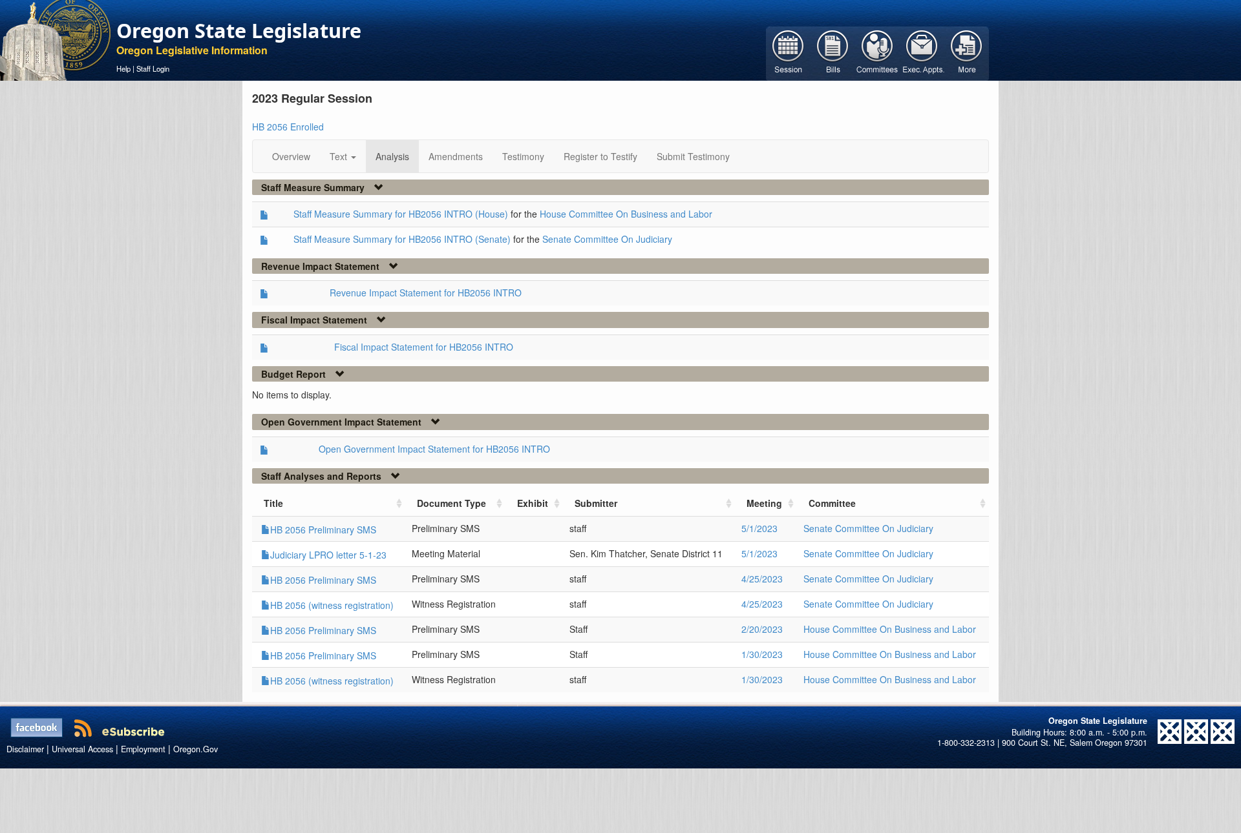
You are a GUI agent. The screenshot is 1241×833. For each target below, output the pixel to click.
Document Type (451, 503)
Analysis (392, 156)
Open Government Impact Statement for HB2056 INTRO (434, 448)
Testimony (523, 156)
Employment (143, 749)
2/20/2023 (762, 628)
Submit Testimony (693, 156)
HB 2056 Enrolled (288, 126)
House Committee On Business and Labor (626, 213)
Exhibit (532, 503)
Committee (832, 503)
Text (340, 156)
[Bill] (833, 52)
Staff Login (152, 68)
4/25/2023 (762, 578)
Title (273, 503)
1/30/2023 (762, 654)
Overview (291, 156)
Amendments (456, 156)
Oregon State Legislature (238, 30)
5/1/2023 (759, 528)
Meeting (764, 503)
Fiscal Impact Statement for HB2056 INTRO (423, 346)
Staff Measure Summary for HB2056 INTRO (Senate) (402, 238)
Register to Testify (600, 156)
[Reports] (966, 52)
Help (123, 68)
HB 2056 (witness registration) (332, 605)
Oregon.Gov (195, 749)
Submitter (596, 503)
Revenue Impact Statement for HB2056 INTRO (426, 292)
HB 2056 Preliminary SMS (323, 529)
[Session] (788, 52)
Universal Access (82, 749)
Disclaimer (25, 749)
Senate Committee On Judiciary (607, 238)
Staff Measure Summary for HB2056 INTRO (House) (400, 213)
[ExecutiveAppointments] (922, 52)
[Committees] (877, 52)
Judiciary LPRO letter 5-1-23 (328, 554)
